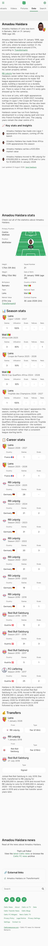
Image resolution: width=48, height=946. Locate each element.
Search (43, 8)
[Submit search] (43, 889)
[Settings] (45, 3)
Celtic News (8, 907)
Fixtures (24, 8)
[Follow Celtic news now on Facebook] (18, 899)
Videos (13, 8)
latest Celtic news (21, 853)
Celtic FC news (20, 856)
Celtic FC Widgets (10, 914)
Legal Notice (21, 918)
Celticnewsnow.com (11, 927)
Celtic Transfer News (11, 911)
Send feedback (31, 167)
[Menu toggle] (3, 3)
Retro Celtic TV (25, 914)
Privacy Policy (9, 918)
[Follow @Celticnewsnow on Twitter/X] (12, 899)
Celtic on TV (26, 907)
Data (34, 8)
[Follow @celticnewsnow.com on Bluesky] (6, 899)
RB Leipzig (7, 73)
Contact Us (16, 922)
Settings (7, 922)
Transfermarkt (21, 50)
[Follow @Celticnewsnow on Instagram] (24, 899)
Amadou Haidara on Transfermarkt (23, 878)
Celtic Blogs (26, 911)
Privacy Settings (34, 918)
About (17, 907)
